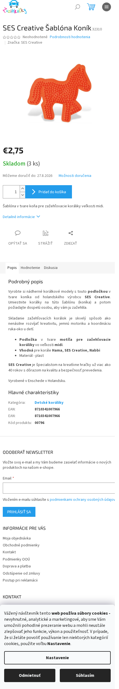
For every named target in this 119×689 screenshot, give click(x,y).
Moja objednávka (17, 538)
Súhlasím (85, 675)
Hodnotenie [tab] (30, 268)
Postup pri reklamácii (20, 580)
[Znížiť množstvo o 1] (22, 195)
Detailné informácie (19, 217)
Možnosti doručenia (75, 176)
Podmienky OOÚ (16, 559)
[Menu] (106, 6)
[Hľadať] (77, 6)
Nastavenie (57, 658)
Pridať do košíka (52, 191)
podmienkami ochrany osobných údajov (82, 499)
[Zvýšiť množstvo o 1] (22, 188)
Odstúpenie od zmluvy (21, 573)
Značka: (24, 42)
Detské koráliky (49, 402)
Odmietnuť (29, 675)
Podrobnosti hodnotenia (70, 37)
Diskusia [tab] (51, 268)
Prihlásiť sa (19, 511)
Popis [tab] (12, 268)
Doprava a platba (17, 566)
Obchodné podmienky (21, 545)
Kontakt (9, 552)
